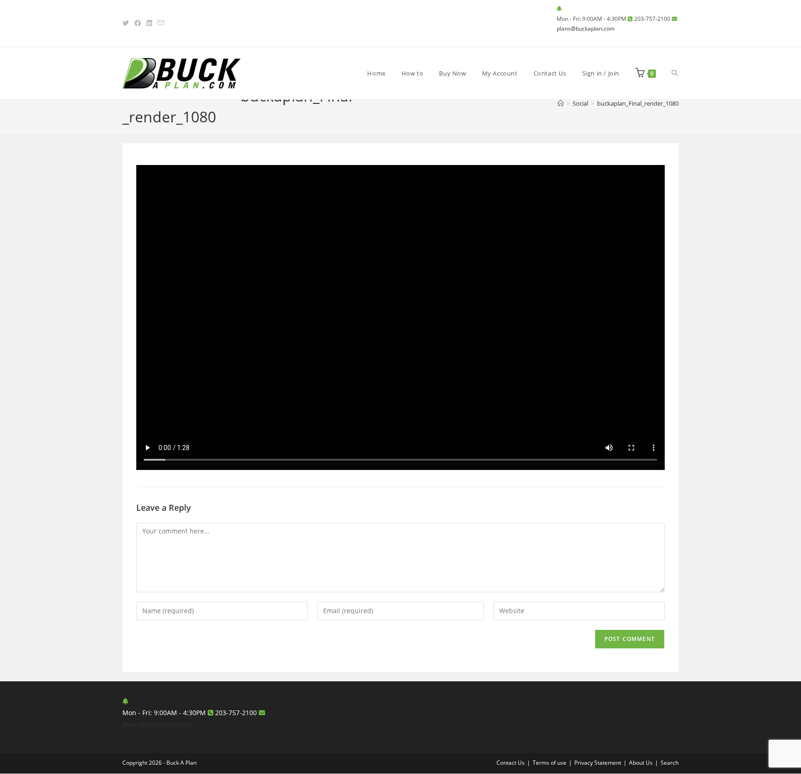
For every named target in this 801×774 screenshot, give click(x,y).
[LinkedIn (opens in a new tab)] (149, 23)
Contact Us (510, 763)
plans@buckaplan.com (586, 28)
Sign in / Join (600, 73)
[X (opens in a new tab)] (127, 23)
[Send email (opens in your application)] (161, 23)
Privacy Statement (597, 763)
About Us (641, 763)
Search (670, 763)
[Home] (561, 103)
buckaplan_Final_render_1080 (638, 103)
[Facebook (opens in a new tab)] (138, 23)
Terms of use (549, 763)
